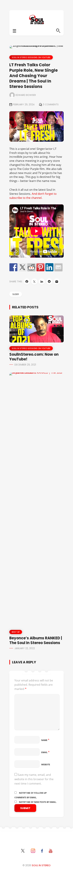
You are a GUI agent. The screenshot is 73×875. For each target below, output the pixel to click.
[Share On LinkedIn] (42, 281)
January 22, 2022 (24, 648)
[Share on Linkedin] (49, 267)
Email (45, 752)
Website (45, 764)
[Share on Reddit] (31, 267)
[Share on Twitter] (22, 267)
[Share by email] (58, 267)
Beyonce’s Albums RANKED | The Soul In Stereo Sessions (35, 640)
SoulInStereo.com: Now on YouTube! (34, 357)
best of (16, 632)
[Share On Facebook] (27, 281)
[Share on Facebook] (13, 267)
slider (15, 294)
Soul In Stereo (41, 865)
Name (45, 740)
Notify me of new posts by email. (38, 802)
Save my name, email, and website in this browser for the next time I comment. (33, 779)
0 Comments (51, 104)
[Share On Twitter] (34, 281)
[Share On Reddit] (49, 281)
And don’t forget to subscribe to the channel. (33, 196)
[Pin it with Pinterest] (40, 267)
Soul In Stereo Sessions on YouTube (31, 57)
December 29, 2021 (25, 364)
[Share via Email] (57, 281)
